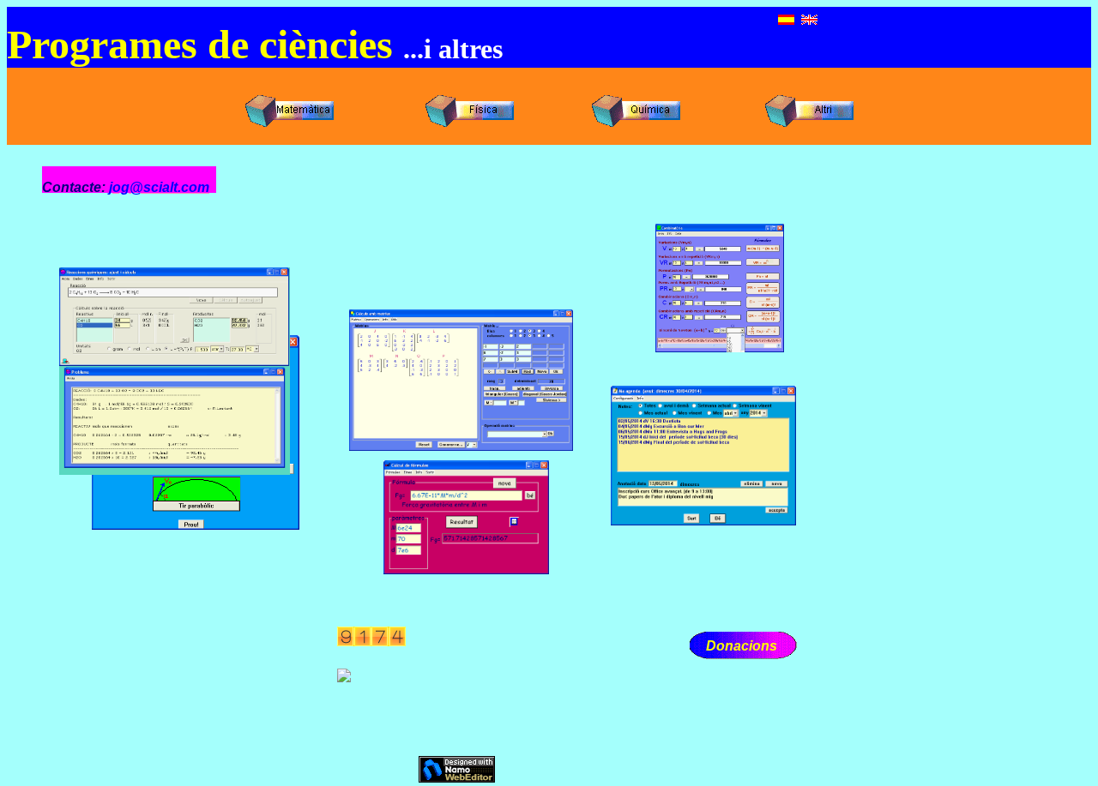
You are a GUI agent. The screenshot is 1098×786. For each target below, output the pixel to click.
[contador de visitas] (371, 641)
